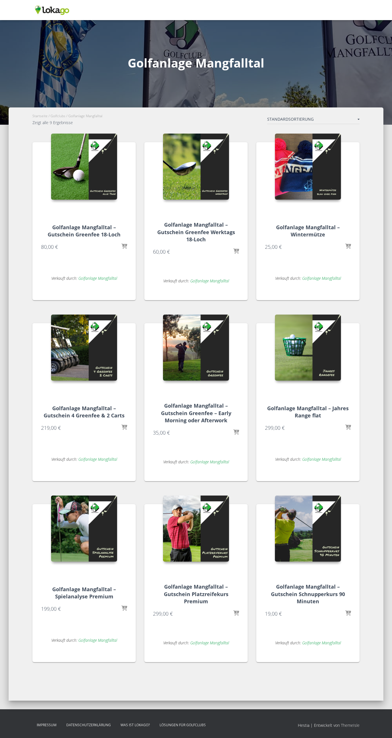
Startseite (40, 115)
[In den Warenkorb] (124, 247)
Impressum (47, 724)
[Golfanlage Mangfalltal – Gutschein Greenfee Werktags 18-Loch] (196, 167)
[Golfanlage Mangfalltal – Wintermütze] (308, 167)
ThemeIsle (350, 725)
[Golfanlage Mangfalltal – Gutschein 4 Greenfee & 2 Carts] (84, 348)
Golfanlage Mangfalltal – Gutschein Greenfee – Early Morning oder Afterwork (196, 412)
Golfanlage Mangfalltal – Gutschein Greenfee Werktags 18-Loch (196, 231)
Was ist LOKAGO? (135, 724)
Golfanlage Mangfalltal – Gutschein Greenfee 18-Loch (84, 231)
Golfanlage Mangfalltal (97, 278)
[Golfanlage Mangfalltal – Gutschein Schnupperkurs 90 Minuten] (308, 529)
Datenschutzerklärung (88, 724)
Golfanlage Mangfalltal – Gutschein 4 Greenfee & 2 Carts (84, 412)
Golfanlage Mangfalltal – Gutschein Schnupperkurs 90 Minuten (308, 593)
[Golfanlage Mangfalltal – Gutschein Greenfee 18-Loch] (84, 167)
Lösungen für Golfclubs (183, 724)
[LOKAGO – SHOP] (52, 10)
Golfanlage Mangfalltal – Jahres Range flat (308, 412)
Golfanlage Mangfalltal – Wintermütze (308, 231)
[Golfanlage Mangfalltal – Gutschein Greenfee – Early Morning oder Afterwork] (196, 348)
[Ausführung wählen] (348, 247)
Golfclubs (58, 115)
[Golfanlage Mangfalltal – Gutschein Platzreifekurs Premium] (196, 529)
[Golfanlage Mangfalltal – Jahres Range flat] (308, 348)
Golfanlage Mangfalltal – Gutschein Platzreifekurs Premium (196, 593)
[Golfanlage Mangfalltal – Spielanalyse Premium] (84, 529)
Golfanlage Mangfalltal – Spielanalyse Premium (84, 593)
